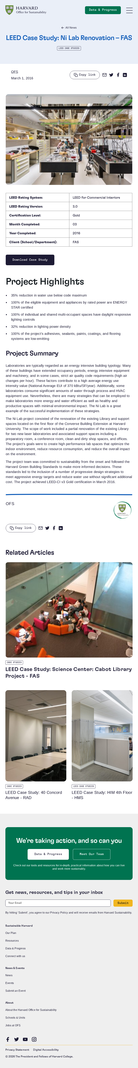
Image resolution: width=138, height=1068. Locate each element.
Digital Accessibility (46, 1050)
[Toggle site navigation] (129, 10)
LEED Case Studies (69, 48)
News (8, 975)
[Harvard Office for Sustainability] (25, 10)
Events (9, 983)
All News (71, 27)
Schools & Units (15, 1017)
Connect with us (15, 956)
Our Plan (10, 933)
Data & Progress (105, 10)
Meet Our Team (92, 854)
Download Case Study (30, 260)
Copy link (87, 74)
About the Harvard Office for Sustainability (31, 1009)
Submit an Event (15, 990)
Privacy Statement (17, 1050)
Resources (12, 940)
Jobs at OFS (13, 1025)
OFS (14, 72)
